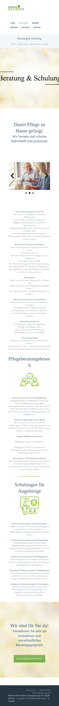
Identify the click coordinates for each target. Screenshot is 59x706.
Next (46, 176)
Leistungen (23, 44)
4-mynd (11, 701)
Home (13, 44)
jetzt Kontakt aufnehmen (29, 658)
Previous (13, 176)
